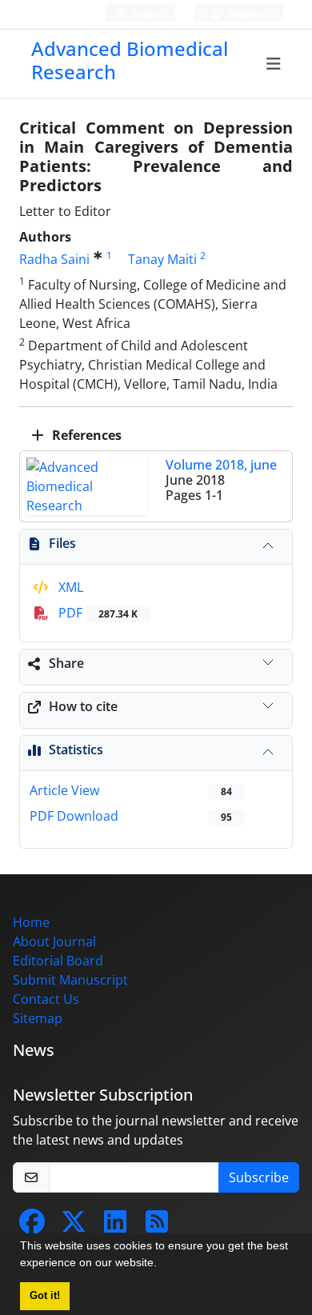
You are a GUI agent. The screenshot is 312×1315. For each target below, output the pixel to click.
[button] (162, 1264)
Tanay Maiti (162, 259)
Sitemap (37, 1018)
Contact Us (46, 999)
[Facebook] (32, 1226)
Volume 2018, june (221, 465)
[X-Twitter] (73, 1226)
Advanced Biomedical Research (129, 60)
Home (31, 922)
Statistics (76, 749)
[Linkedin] (115, 1226)
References (85, 435)
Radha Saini (54, 259)
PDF (96, 613)
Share (66, 663)
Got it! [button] (45, 1295)
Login (144, 14)
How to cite (83, 706)
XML (69, 587)
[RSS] (157, 1226)
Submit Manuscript (70, 980)
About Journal (54, 941)
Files (62, 543)
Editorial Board (58, 960)
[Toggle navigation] (274, 64)
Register (246, 14)
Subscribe (259, 1177)
